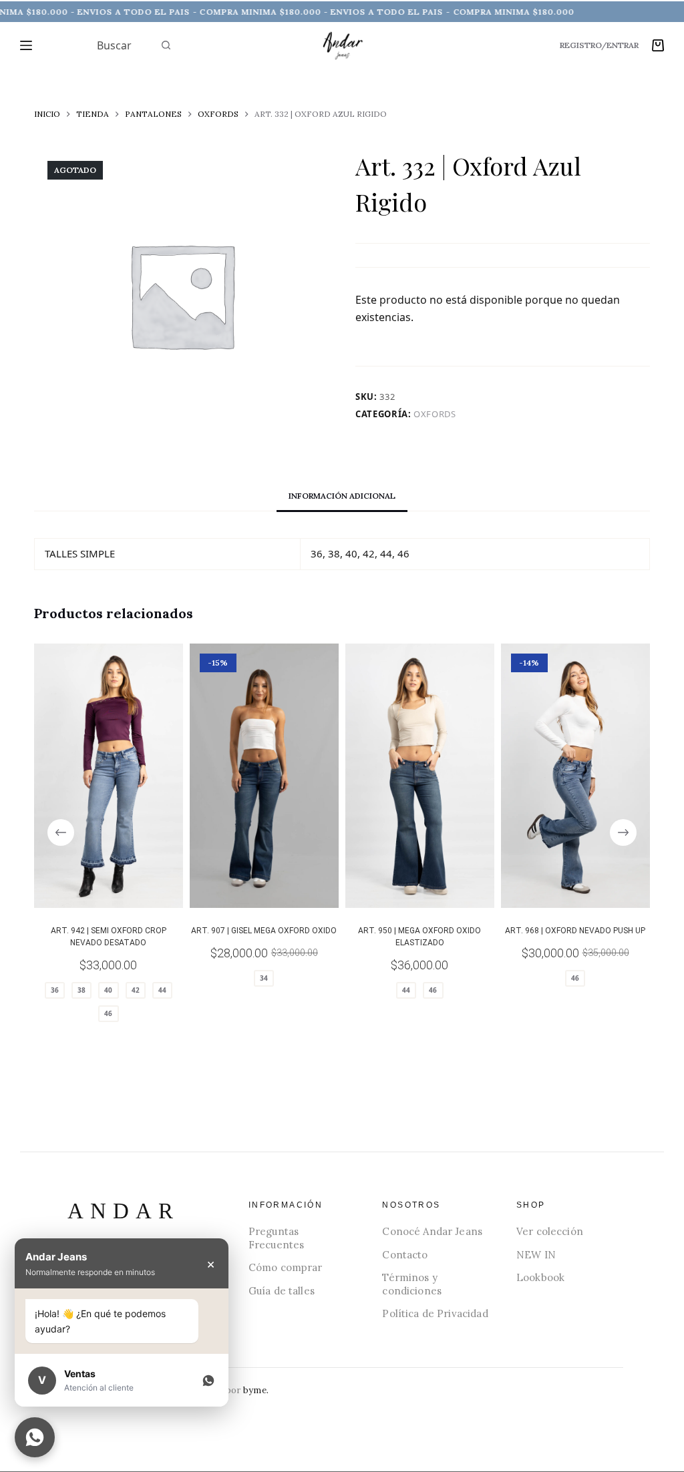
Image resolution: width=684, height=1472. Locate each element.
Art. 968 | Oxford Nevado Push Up (575, 930)
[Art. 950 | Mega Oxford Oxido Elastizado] (419, 776)
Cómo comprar (285, 1267)
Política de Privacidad (435, 1313)
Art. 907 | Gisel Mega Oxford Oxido (264, 930)
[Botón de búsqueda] (166, 45)
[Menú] (26, 45)
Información (285, 1205)
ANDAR (123, 1211)
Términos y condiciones (412, 1284)
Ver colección (549, 1231)
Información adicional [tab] (342, 496)
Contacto (405, 1254)
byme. (256, 1390)
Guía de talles (281, 1290)
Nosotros (411, 1205)
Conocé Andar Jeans (432, 1231)
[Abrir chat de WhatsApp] (35, 1437)
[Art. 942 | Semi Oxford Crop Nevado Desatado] (108, 776)
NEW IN (536, 1254)
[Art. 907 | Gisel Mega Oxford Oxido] (264, 776)
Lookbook (540, 1277)
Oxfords (434, 414)
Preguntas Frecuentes (276, 1238)
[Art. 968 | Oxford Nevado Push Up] (575, 776)
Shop (531, 1205)
